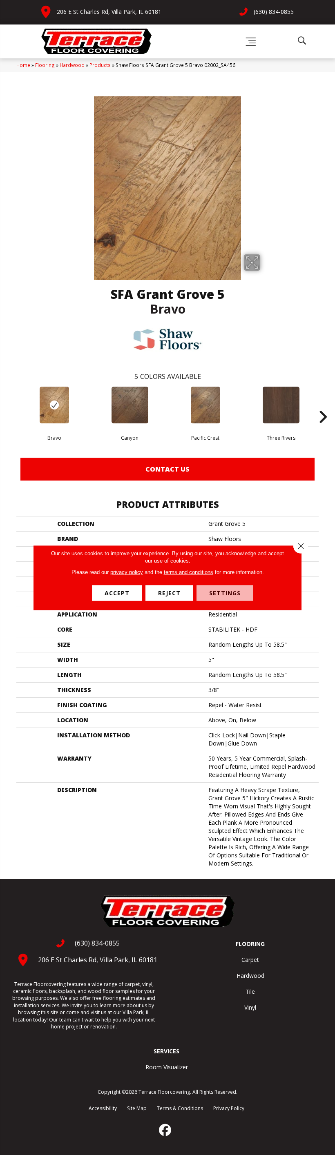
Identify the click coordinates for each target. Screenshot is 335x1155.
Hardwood (72, 65)
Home (23, 65)
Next (323, 405)
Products (100, 65)
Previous (12, 405)
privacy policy (126, 572)
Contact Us (167, 469)
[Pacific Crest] (205, 405)
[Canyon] (130, 405)
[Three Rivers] (281, 405)
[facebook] (165, 1130)
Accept (117, 592)
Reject (169, 592)
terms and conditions (188, 572)
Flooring (45, 65)
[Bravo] (54, 405)
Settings (225, 592)
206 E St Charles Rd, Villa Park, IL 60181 (109, 12)
